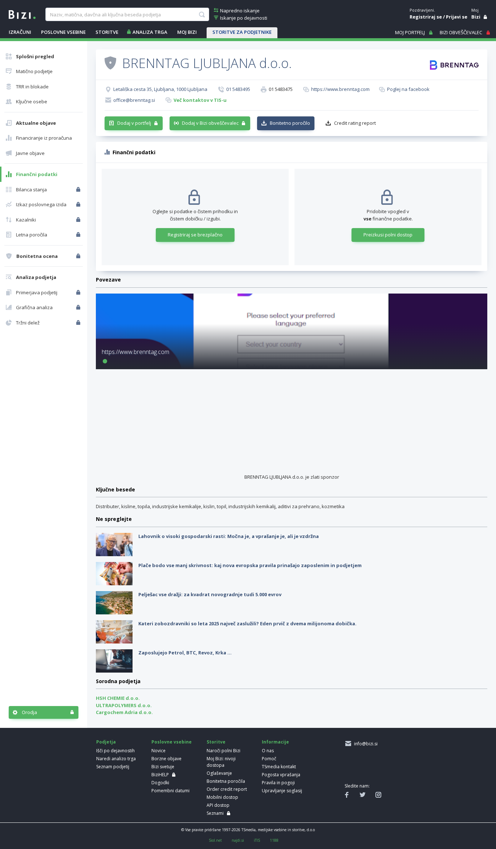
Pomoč (269, 759)
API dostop (218, 805)
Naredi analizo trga (116, 759)
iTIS (257, 840)
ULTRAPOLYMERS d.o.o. (124, 705)
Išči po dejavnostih (115, 751)
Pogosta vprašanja (281, 775)
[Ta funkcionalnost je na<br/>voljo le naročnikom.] (79, 190)
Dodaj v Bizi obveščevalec (210, 123)
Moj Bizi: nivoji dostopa (221, 762)
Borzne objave (166, 759)
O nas (268, 751)
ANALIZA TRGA (150, 32)
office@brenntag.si (134, 100)
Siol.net (215, 840)
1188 (274, 840)
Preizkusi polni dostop (387, 234)
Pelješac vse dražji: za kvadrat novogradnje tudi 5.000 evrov (209, 594)
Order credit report (227, 789)
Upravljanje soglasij (282, 791)
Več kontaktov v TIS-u (200, 100)
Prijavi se (456, 16)
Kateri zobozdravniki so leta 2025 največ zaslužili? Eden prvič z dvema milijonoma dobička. (247, 623)
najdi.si (238, 840)
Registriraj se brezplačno (195, 234)
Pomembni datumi (170, 791)
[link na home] (22, 14)
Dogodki (160, 783)
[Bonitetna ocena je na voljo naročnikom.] (110, 62)
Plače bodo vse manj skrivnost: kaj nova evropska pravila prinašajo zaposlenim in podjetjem (250, 565)
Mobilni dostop (222, 797)
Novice (158, 751)
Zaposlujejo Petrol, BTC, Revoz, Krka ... (185, 652)
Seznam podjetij (112, 767)
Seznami (215, 813)
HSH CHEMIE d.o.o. (118, 698)
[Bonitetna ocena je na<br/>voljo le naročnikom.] (79, 256)
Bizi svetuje (162, 767)
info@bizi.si (365, 744)
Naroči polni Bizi (223, 751)
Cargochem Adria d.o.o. (124, 712)
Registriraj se (426, 16)
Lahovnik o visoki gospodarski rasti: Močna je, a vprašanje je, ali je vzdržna (228, 536)
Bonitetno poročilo (290, 123)
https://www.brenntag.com (340, 89)
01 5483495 (238, 89)
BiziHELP (160, 775)
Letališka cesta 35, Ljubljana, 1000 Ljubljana (160, 89)
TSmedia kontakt (279, 767)
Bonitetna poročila (226, 781)
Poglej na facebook (408, 89)
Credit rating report (355, 123)
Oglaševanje (219, 773)
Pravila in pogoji (278, 783)
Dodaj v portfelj (134, 123)
